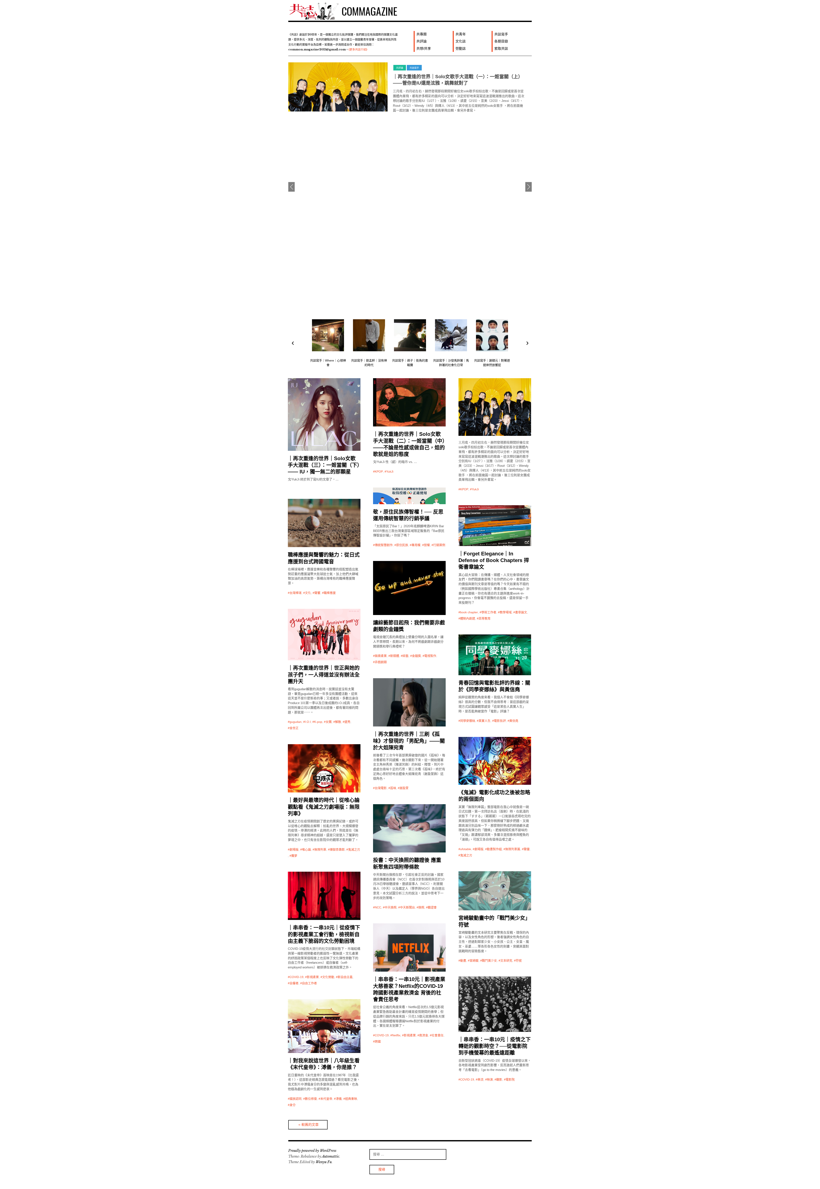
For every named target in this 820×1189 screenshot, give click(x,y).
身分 (293, 1105)
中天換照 (391, 907)
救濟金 (423, 1035)
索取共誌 (501, 48)
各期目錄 (501, 41)
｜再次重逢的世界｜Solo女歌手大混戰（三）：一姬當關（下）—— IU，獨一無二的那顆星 (324, 464)
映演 (490, 1079)
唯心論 (306, 849)
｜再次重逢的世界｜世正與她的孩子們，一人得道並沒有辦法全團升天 (324, 674)
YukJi (389, 471)
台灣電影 (381, 788)
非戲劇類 (381, 662)
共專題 (421, 34)
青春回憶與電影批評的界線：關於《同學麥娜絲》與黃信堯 (494, 686)
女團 (329, 721)
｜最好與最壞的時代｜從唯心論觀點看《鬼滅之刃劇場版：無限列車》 (324, 806)
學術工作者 (488, 612)
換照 (421, 907)
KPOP (379, 471)
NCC (378, 907)
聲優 (527, 849)
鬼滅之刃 (466, 855)
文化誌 (460, 41)
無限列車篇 (512, 849)
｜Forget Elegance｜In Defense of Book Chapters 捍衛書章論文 (493, 560)
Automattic (330, 1156)
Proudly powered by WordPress (312, 1150)
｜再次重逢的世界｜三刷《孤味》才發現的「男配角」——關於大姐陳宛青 (409, 740)
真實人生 (485, 720)
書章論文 (521, 612)
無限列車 (320, 849)
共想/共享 (423, 48)
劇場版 (478, 849)
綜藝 (406, 655)
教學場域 (506, 612)
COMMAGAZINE (369, 11)
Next (528, 187)
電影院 (510, 1079)
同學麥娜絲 (467, 720)
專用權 (415, 545)
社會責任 (438, 1035)
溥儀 (339, 1098)
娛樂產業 (381, 655)
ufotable (465, 849)
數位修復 (311, 1098)
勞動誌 (460, 48)
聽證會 (432, 907)
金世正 (294, 728)
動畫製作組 (494, 849)
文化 (308, 592)
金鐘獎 (416, 655)
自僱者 (294, 983)
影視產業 (313, 977)
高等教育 (485, 618)
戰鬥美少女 (489, 960)
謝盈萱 (404, 788)
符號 (519, 960)
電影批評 (500, 720)
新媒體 (394, 655)
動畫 (463, 960)
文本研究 (506, 960)
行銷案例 (439, 545)
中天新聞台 (407, 907)
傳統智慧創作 (384, 545)
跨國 (378, 1041)
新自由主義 (345, 977)
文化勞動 (328, 977)
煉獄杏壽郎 (337, 849)
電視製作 (430, 655)
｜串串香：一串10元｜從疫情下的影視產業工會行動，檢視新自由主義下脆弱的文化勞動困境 (324, 934)
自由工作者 (309, 983)
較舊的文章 (310, 1125)
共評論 (421, 41)
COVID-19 (296, 977)
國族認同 (296, 1098)
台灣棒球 (296, 592)
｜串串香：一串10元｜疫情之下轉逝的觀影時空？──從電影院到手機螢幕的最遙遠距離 (494, 1046)
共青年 (460, 34)
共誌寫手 (501, 34)
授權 (427, 545)
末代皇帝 (326, 1098)
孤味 (393, 788)
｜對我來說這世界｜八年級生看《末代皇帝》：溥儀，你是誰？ (324, 1064)
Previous (291, 187)
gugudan (296, 721)
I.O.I (308, 721)
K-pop (318, 721)
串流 (480, 1079)
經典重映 (351, 1098)
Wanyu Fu (324, 1162)
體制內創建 (467, 618)
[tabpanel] (410, 86)
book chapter (469, 612)
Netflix (396, 1035)
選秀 (347, 721)
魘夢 (294, 855)
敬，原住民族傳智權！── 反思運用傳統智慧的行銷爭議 (451, 76)
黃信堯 (513, 720)
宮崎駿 (474, 960)
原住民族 (402, 545)
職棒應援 (330, 592)
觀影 (499, 1079)
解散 (338, 721)
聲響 (317, 592)
